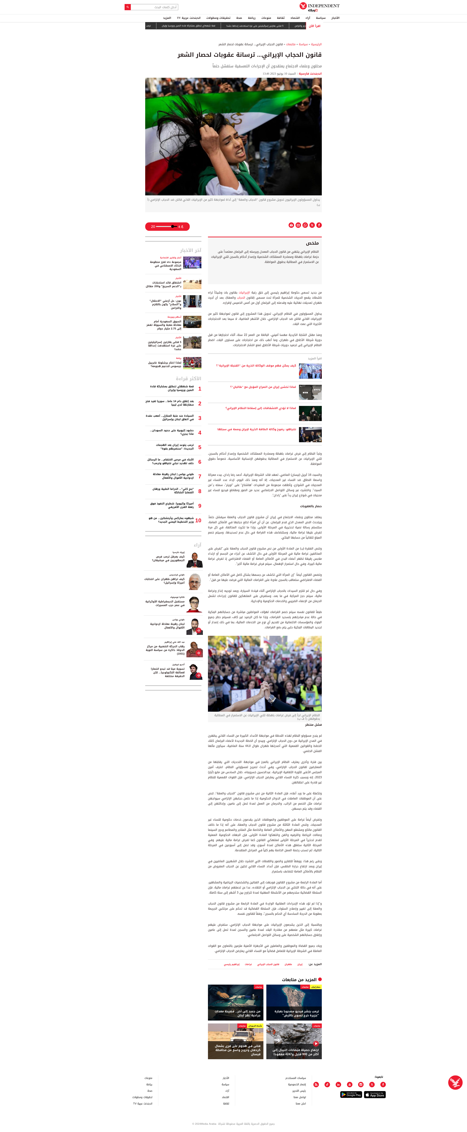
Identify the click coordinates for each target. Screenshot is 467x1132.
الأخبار (335, 17)
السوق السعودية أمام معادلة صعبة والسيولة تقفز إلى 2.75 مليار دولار (163, 325)
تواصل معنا (300, 1097)
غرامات (248, 964)
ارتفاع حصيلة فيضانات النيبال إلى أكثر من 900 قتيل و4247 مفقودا (296, 1052)
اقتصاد (295, 17)
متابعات (291, 44)
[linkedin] (338, 1084)
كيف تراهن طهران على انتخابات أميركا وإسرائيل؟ (164, 581)
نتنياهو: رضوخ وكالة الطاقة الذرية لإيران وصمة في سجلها (256, 429)
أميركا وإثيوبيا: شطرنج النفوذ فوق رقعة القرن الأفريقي (172, 505)
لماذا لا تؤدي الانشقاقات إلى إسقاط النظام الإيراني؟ (260, 408)
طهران (288, 964)
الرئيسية (316, 44)
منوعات (266, 17)
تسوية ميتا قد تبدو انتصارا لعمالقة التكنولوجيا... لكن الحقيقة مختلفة (168, 672)
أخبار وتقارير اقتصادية (170, 258)
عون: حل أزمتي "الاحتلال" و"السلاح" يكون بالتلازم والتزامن (165, 304)
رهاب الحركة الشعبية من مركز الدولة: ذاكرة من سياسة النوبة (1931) (165, 650)
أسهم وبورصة (174, 317)
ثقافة (281, 17)
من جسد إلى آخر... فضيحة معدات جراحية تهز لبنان (237, 1013)
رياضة (252, 17)
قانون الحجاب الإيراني (268, 964)
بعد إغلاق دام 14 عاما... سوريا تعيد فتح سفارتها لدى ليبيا (170, 403)
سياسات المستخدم (295, 1078)
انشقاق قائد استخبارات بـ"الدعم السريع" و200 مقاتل (163, 284)
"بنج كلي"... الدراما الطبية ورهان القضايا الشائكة (173, 491)
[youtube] (349, 1084)
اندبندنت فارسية (310, 73)
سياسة (321, 17)
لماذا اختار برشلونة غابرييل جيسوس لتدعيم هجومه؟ (164, 364)
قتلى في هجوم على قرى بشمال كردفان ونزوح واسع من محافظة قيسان (237, 1050)
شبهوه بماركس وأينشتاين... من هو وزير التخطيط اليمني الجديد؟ (171, 520)
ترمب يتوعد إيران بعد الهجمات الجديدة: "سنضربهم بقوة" (175, 447)
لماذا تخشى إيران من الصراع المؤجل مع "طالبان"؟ (263, 387)
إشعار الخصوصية (297, 1084)
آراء (308, 17)
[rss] (316, 1084)
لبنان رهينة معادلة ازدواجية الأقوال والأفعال (167, 626)
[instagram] (361, 1084)
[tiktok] (327, 1084)
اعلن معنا (301, 1103)
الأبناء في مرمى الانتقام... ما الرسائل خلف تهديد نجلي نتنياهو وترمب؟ (170, 461)
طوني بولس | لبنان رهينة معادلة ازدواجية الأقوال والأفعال (173, 476)
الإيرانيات (243, 292)
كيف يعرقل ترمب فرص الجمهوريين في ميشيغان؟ (168, 558)
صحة (239, 17)
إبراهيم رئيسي (232, 964)
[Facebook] (383, 1084)
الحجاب (240, 297)
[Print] (291, 225)
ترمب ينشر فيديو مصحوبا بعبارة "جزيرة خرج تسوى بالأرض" (152, 26)
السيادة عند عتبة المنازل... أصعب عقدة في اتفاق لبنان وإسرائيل (170, 417)
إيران (299, 964)
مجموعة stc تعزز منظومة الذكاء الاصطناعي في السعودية (165, 266)
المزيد (167, 17)
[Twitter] (372, 1084)
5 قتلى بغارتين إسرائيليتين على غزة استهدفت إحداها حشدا (283, 26)
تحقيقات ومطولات (218, 17)
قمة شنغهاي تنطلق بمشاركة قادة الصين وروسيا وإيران (217, 26)
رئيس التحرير (299, 1090)
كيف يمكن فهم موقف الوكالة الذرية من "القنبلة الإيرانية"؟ (256, 365)
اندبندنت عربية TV (188, 17)
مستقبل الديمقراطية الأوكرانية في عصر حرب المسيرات (165, 603)
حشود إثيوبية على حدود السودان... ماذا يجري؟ (172, 432)
